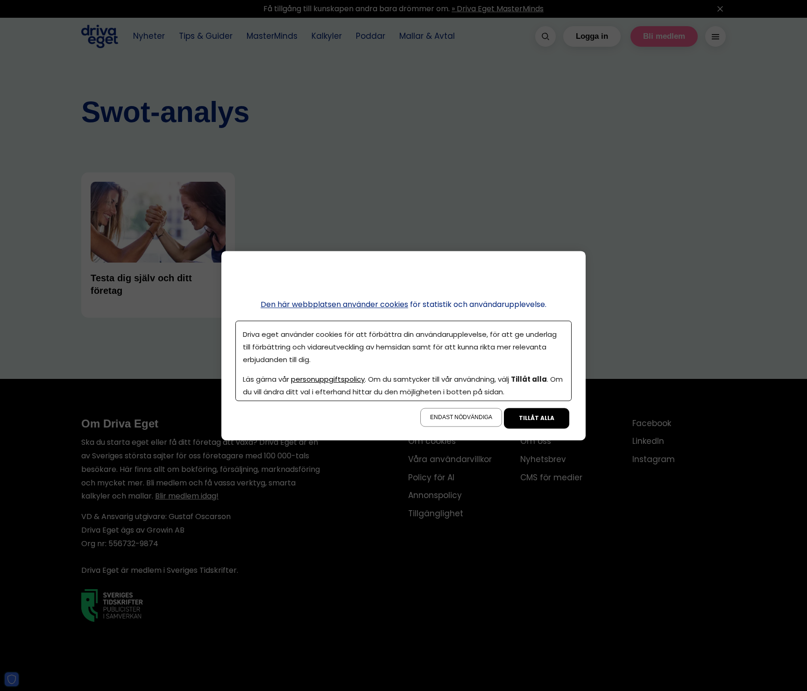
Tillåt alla (536, 418)
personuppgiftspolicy (328, 379)
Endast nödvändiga (461, 417)
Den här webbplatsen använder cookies (334, 304)
